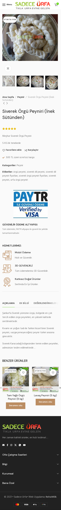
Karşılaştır (33, 150)
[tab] (8, 303)
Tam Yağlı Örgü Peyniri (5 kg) (16, 397)
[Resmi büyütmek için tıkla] (8, 68)
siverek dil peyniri (36, 172)
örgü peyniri (19, 172)
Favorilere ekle (13, 150)
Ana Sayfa (8, 97)
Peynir (20, 97)
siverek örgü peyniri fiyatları (33, 176)
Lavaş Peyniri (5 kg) (45, 395)
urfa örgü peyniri (19, 180)
